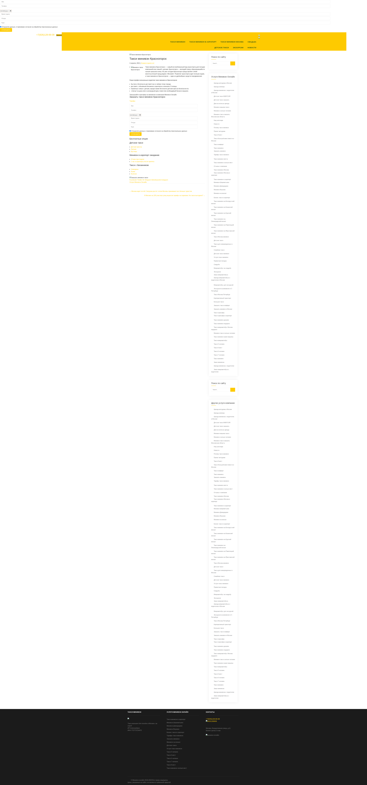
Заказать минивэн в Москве (223, 309)
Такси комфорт (219, 144)
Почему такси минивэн (221, 127)
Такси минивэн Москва (232, 42)
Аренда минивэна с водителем (224, 366)
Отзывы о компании (220, 166)
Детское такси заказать (221, 100)
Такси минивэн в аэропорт (202, 42)
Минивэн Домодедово (221, 186)
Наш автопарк (218, 120)
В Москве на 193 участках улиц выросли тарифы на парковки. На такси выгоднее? (174, 195)
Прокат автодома (219, 131)
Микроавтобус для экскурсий (223, 285)
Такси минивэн (177, 42)
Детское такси (221, 48)
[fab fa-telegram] (352, 35)
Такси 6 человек (219, 351)
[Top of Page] (361, 781)
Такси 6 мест (218, 347)
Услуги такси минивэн (221, 257)
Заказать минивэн (220, 151)
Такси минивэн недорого (222, 323)
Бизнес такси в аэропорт (222, 197)
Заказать (59, 35)
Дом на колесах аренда (221, 103)
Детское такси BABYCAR (222, 96)
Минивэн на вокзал (220, 193)
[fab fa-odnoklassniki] (361, 35)
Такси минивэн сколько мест (223, 162)
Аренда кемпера (219, 86)
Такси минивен (218, 358)
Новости (252, 48)
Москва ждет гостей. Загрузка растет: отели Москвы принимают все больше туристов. (161, 191)
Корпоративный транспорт (222, 298)
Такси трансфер (219, 312)
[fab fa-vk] (348, 35)
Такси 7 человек (219, 355)
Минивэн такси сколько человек (224, 333)
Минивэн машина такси (221, 107)
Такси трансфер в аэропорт (223, 315)
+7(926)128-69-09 (45, 34)
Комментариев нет (147, 63)
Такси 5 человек (219, 344)
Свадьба (252, 42)
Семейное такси (219, 250)
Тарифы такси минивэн (221, 154)
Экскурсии (238, 48)
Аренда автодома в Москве (223, 83)
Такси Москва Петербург (222, 294)
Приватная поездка (220, 261)
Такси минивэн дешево (221, 320)
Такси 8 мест (218, 135)
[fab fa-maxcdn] (365, 35)
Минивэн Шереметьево (221, 182)
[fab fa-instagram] (357, 35)
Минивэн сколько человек (222, 111)
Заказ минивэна (219, 362)
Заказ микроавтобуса (221, 275)
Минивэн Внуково (219, 189)
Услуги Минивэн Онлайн (138, 182)
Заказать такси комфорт (222, 305)
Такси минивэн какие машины (223, 337)
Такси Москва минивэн (221, 237)
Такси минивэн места (221, 159)
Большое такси (219, 302)
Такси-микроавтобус (220, 340)
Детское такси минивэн (221, 253)
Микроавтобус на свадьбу (222, 268)
